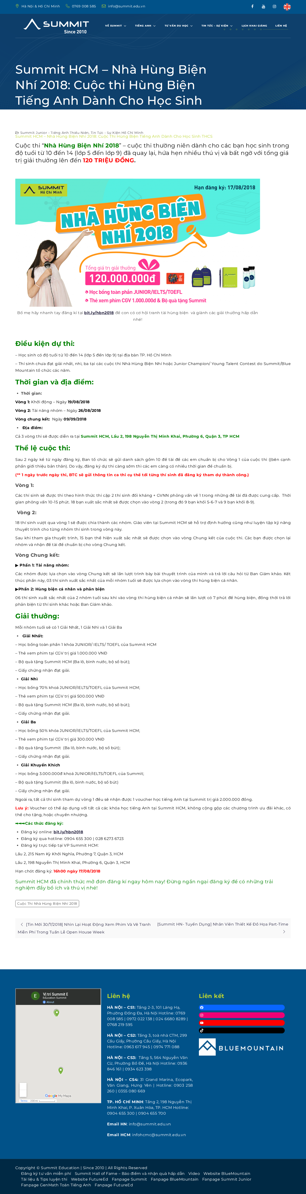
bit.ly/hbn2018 (99, 313)
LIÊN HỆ (281, 25)
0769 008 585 (84, 6)
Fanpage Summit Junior (226, 1179)
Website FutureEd (89, 1179)
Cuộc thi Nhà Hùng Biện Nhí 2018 (47, 903)
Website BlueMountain (226, 1173)
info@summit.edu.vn (126, 6)
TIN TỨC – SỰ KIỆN (215, 25)
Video (194, 1173)
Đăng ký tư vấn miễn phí (46, 1173)
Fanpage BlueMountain (175, 1179)
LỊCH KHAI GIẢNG (254, 25)
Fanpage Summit (129, 1179)
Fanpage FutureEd (114, 1185)
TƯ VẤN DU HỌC (176, 25)
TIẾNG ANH (143, 25)
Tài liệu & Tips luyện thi (44, 1179)
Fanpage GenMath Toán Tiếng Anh (56, 1185)
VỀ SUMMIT (113, 25)
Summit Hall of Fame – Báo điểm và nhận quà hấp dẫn (130, 1173)
